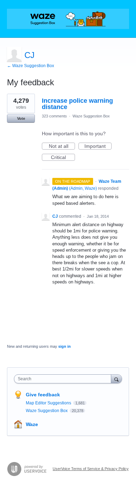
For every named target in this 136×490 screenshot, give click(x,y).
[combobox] (64, 378)
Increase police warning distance (77, 103)
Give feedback (43, 394)
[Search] (116, 378)
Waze (32, 424)
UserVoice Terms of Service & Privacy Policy (91, 469)
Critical (63, 157)
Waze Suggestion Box (91, 116)
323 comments (54, 116)
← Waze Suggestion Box (30, 65)
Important (98, 146)
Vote (21, 118)
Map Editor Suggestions (49, 403)
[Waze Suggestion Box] (68, 19)
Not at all (62, 146)
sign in (64, 346)
